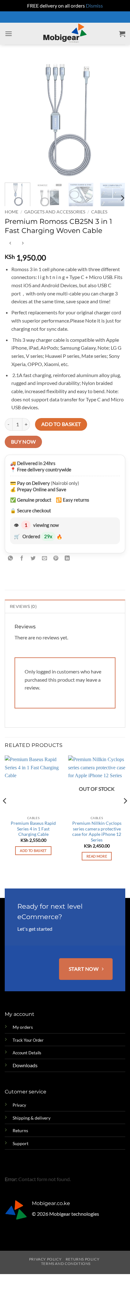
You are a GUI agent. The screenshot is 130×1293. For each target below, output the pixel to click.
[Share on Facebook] (22, 558)
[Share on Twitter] (33, 558)
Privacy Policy (45, 1259)
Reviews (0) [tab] (23, 606)
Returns (20, 1130)
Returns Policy (83, 1259)
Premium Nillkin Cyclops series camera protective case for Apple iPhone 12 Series (96, 831)
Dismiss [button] (94, 6)
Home (11, 211)
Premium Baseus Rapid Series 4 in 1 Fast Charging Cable (33, 829)
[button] (8, 33)
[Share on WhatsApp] (10, 558)
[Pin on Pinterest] (56, 558)
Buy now (23, 442)
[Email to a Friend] (44, 558)
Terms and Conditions (66, 1263)
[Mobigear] (65, 34)
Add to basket (61, 424)
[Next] (115, 117)
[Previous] (15, 117)
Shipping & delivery (31, 1118)
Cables (99, 211)
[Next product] (10, 243)
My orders (23, 1027)
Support (20, 1143)
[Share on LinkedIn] (67, 558)
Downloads (25, 1065)
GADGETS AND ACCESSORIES (54, 211)
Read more (96, 856)
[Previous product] (22, 243)
